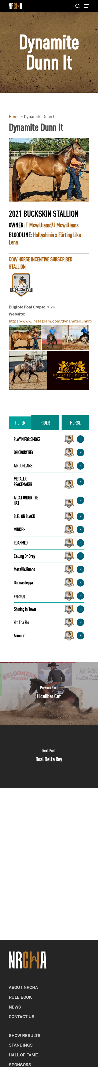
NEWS (15, 1007)
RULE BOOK (20, 997)
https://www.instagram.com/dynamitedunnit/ (50, 321)
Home (14, 116)
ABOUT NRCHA (23, 987)
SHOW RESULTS (24, 1035)
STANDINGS (21, 1045)
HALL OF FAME (23, 1054)
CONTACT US (21, 1016)
